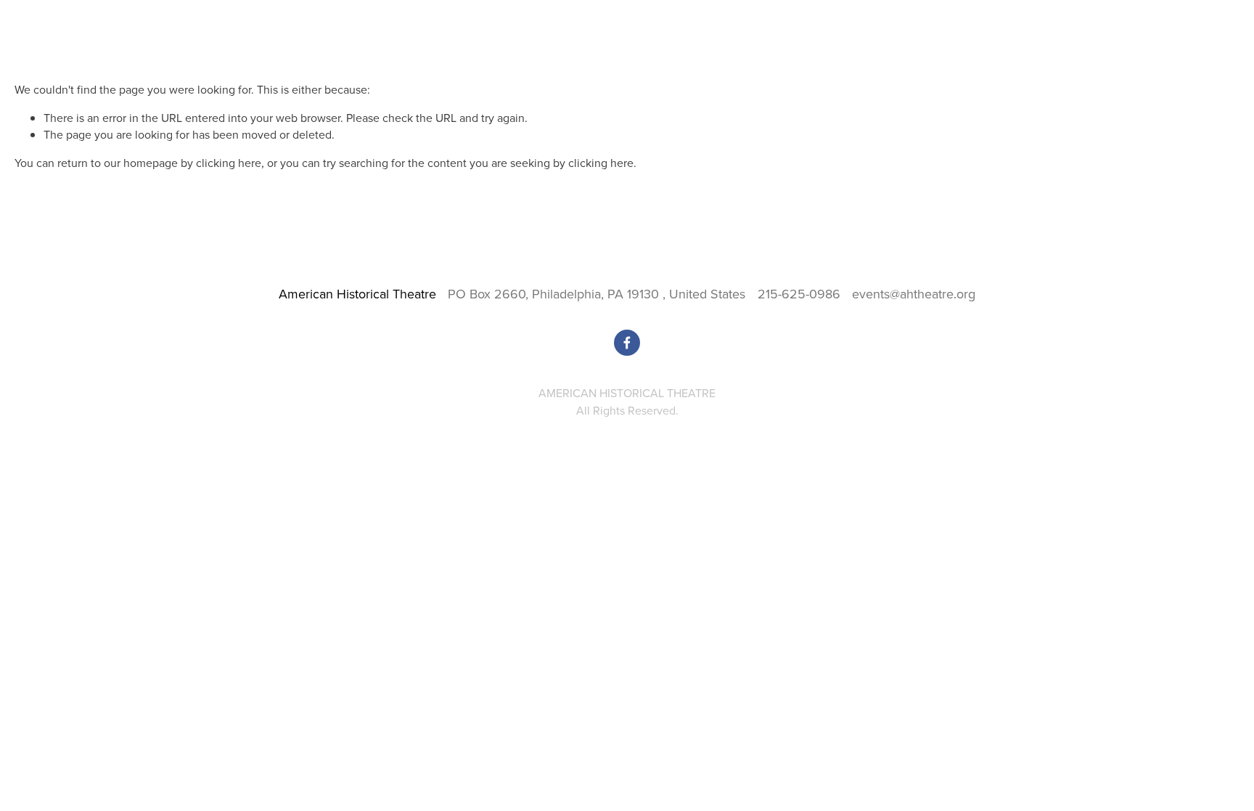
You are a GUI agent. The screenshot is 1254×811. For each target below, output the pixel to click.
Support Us (1113, 55)
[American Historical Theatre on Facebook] (627, 343)
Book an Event (1005, 55)
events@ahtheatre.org (913, 294)
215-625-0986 (799, 294)
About (1063, 55)
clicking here (228, 163)
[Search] (131, 15)
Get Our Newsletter (1194, 55)
